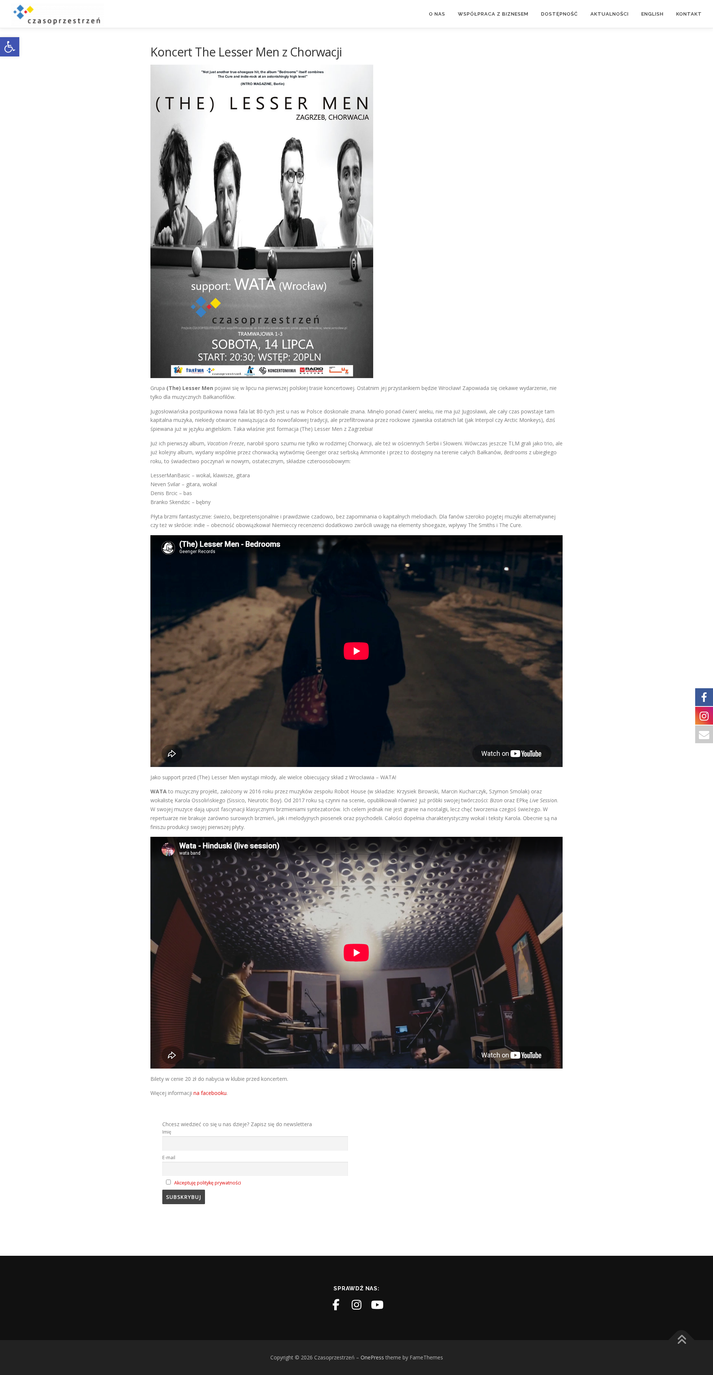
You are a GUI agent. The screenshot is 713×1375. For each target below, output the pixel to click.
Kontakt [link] (689, 14)
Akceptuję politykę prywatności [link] (207, 1183)
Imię (166, 1132)
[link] (9, 46)
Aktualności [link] (609, 14)
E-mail (168, 1157)
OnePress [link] (372, 1357)
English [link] (652, 14)
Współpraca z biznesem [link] (493, 14)
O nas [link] (437, 14)
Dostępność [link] (559, 14)
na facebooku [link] (210, 1092)
